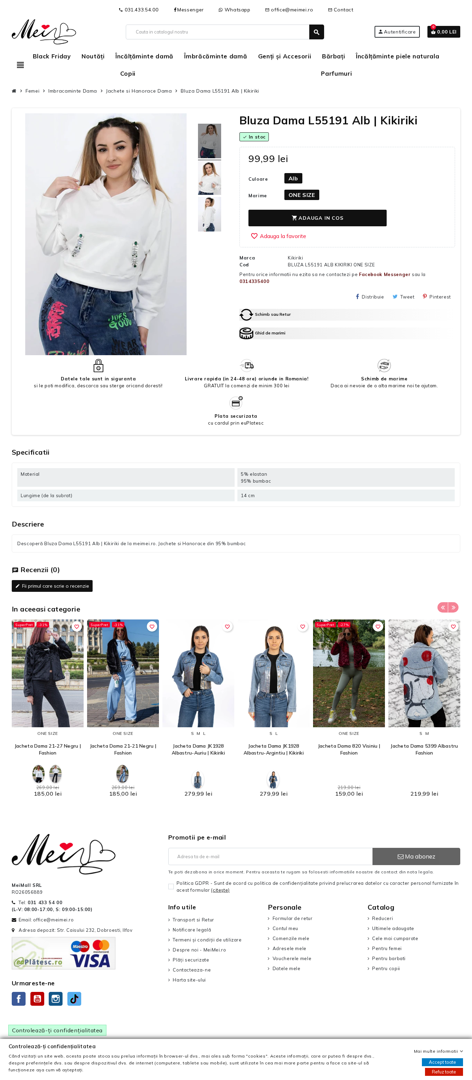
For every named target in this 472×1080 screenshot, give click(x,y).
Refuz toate (444, 1071)
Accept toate (442, 1062)
